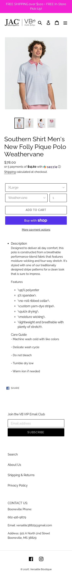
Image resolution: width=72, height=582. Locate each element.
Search (13, 454)
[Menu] (65, 22)
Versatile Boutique (41, 569)
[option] (18, 123)
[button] (36, 167)
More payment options (36, 229)
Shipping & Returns (21, 475)
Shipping (10, 172)
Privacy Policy (18, 485)
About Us (14, 465)
